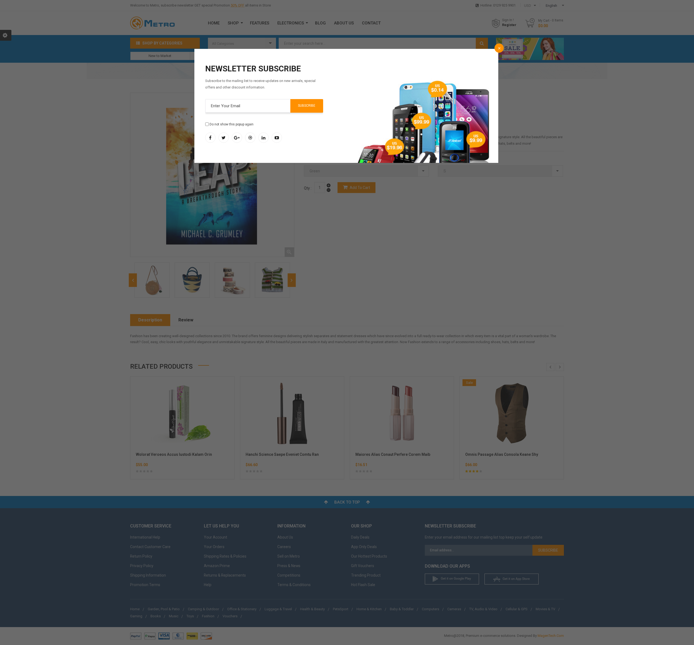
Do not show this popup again (231, 124)
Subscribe (306, 106)
